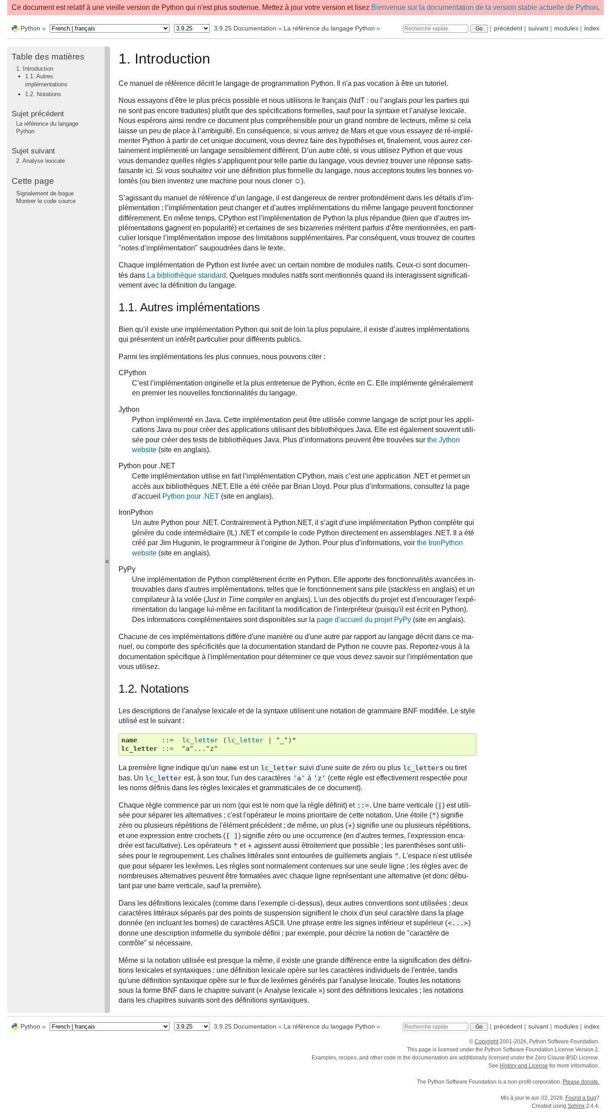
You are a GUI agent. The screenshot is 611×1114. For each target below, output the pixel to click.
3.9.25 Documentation (245, 28)
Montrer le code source (46, 201)
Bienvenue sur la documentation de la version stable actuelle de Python (484, 7)
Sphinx (576, 1106)
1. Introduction (34, 68)
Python (30, 28)
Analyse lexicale (40, 160)
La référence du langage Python (329, 28)
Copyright (486, 1041)
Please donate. (581, 1082)
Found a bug (580, 1098)
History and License (524, 1066)
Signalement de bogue (45, 193)
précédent (508, 28)
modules (566, 28)
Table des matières (48, 56)
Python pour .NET (190, 496)
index (591, 28)
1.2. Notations (43, 94)
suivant (538, 28)
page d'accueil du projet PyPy (364, 619)
